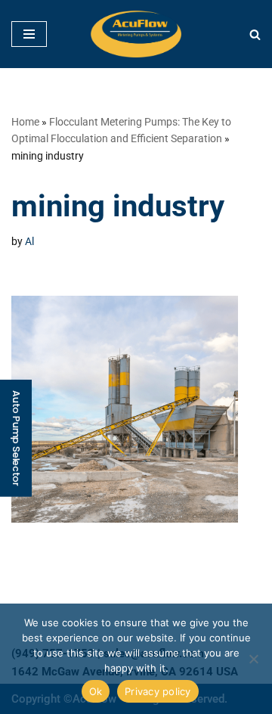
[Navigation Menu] (29, 34)
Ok (96, 691)
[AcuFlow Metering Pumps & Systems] (136, 34)
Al (29, 241)
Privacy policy (158, 691)
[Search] (255, 34)
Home (25, 122)
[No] (253, 658)
